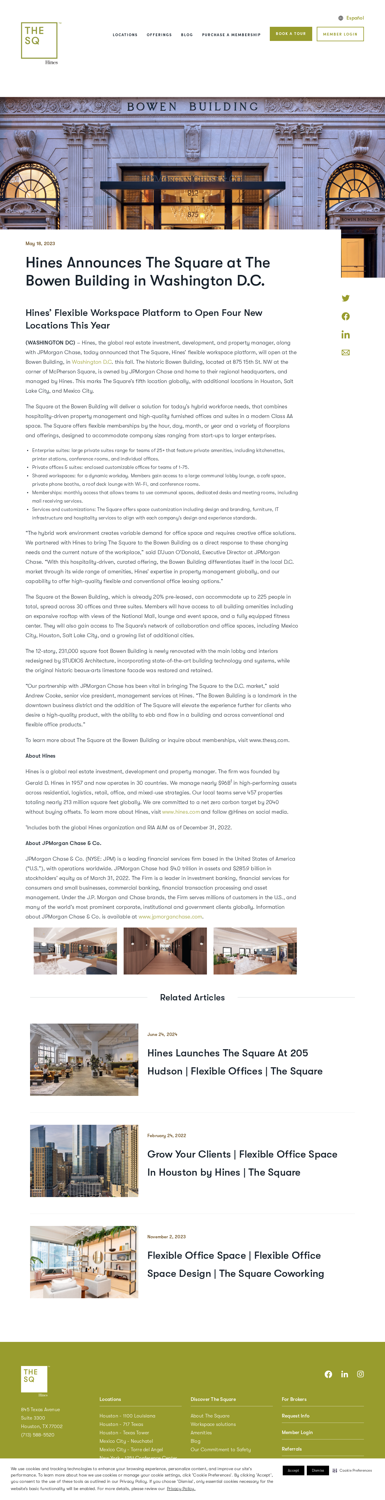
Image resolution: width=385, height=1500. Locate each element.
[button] (352, 1470)
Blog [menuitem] (187, 34)
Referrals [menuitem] (292, 1449)
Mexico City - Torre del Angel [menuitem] (131, 1449)
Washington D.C (92, 362)
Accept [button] (293, 1470)
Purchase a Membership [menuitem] (231, 34)
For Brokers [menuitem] (294, 1399)
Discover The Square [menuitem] (213, 1399)
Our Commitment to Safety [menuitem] (221, 1449)
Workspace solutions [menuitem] (213, 1424)
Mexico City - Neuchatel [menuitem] (126, 1441)
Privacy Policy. (181, 1488)
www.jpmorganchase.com (170, 917)
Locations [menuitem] (125, 34)
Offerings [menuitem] (159, 34)
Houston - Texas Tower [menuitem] (124, 1433)
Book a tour (291, 33)
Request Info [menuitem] (296, 1416)
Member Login (340, 33)
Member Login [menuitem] (297, 1432)
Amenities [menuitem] (201, 1433)
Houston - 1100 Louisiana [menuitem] (127, 1416)
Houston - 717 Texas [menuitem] (121, 1424)
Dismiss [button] (318, 1470)
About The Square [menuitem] (210, 1416)
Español (355, 18)
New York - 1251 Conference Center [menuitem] (138, 1458)
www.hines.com (181, 812)
